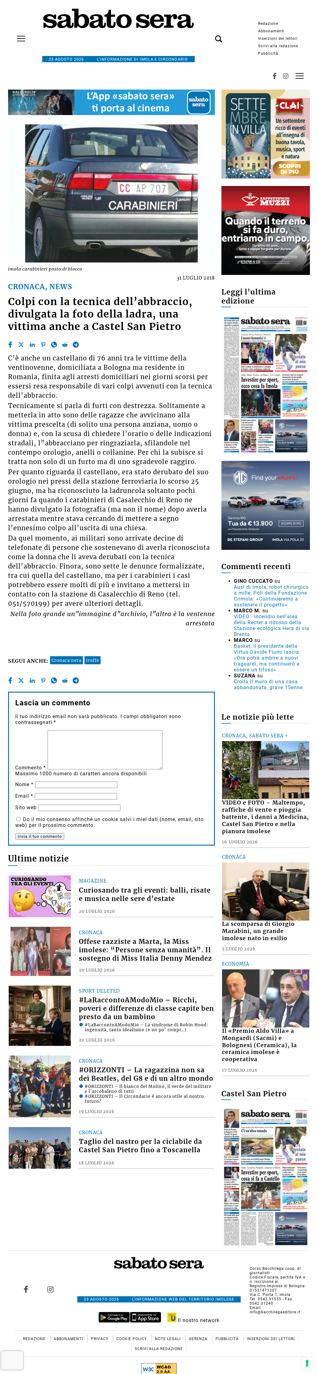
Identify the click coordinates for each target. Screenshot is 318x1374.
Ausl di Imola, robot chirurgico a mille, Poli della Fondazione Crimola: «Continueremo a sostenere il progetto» (271, 596)
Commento (30, 768)
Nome (24, 784)
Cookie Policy (132, 1339)
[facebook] (10, 345)
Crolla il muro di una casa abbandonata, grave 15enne (268, 684)
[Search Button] (209, 35)
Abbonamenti (271, 31)
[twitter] (21, 345)
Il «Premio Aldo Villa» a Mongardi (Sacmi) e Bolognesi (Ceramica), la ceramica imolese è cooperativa (259, 1045)
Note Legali (168, 1339)
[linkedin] (32, 345)
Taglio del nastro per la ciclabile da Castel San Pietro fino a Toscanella (140, 1146)
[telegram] (76, 345)
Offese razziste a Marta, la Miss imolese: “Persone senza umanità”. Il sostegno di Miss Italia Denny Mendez (145, 950)
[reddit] (65, 345)
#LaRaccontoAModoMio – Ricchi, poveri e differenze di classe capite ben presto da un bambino (146, 1008)
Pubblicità (268, 53)
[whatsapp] (54, 345)
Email (24, 796)
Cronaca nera (66, 660)
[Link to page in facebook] (26, 1289)
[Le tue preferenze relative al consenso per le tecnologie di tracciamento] (307, 1363)
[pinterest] (43, 345)
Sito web (26, 807)
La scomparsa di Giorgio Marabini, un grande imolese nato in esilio (258, 931)
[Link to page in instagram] (50, 1289)
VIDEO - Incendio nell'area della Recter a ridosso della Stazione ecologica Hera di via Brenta (271, 625)
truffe (92, 660)
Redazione (268, 23)
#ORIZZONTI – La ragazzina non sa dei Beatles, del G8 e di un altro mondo (146, 1074)
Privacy (100, 1339)
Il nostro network (198, 1320)
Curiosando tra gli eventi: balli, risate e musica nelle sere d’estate (145, 894)
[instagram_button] (285, 75)
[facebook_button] (274, 75)
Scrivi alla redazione (278, 46)
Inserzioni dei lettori (278, 38)
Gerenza (199, 1339)
